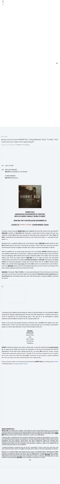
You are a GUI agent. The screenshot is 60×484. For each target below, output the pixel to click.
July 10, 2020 (4, 136)
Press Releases (26, 144)
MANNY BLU (19, 144)
